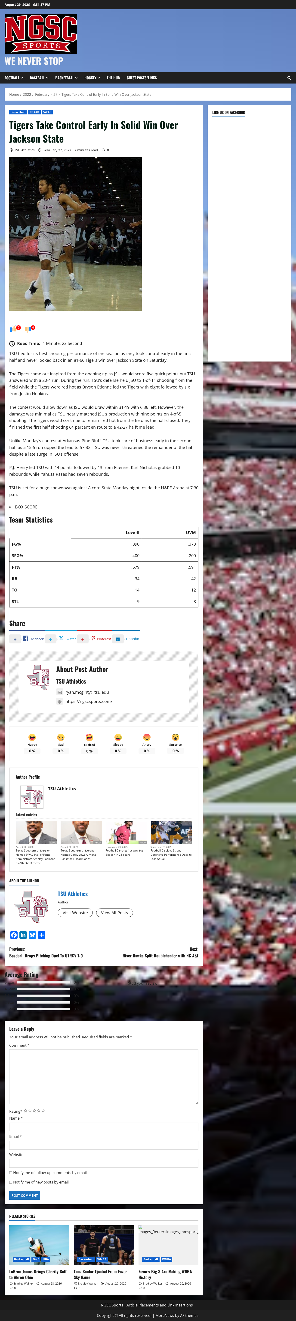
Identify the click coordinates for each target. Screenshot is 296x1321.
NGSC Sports (112, 1305)
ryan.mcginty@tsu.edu (87, 692)
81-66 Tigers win (89, 360)
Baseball (37, 78)
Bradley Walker (23, 1283)
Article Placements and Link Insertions (159, 1305)
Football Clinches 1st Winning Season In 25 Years (124, 853)
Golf (36, 1259)
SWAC (47, 112)
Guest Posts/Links (142, 78)
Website (16, 1154)
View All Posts (114, 912)
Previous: (46, 952)
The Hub (113, 78)
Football (12, 78)
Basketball (64, 78)
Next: (160, 952)
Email (15, 1136)
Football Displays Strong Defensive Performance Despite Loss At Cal (171, 855)
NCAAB (34, 112)
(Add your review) (143, 983)
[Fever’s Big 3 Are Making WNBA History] (168, 1245)
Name (16, 1118)
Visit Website (75, 912)
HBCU (98, 842)
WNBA (101, 1259)
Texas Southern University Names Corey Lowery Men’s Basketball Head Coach (78, 855)
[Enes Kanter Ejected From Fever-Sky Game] (104, 1245)
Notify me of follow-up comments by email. (50, 1172)
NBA (46, 1259)
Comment (19, 1045)
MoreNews (164, 1315)
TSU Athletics (24, 150)
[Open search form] (289, 78)
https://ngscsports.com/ (88, 701)
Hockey (90, 78)
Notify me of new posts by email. (41, 1182)
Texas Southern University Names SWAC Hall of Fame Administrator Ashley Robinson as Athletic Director (35, 857)
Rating (15, 1111)
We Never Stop (34, 61)
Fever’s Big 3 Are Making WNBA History (165, 1274)
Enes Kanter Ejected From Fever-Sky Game (101, 1274)
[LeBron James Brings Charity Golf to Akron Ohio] (39, 1245)
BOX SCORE (26, 507)
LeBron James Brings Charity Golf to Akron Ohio (38, 1274)
